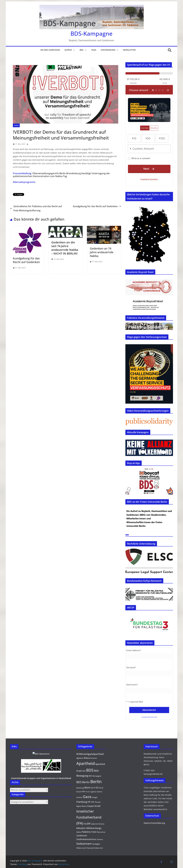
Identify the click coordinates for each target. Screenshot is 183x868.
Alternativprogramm (24, 182)
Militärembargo (94, 828)
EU (97, 787)
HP (88, 801)
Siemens (100, 839)
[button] (73, 50)
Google (95, 797)
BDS (81, 50)
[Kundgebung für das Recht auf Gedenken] (27, 227)
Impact (90, 806)
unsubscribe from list (149, 717)
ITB (85, 824)
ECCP (93, 788)
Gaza (87, 796)
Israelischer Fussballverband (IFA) (88, 817)
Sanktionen (81, 835)
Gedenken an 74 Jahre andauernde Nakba (101, 252)
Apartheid (85, 763)
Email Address (133, 650)
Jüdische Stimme (97, 824)
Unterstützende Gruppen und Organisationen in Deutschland (41, 778)
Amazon (93, 758)
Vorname (131, 667)
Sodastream (84, 843)
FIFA (83, 791)
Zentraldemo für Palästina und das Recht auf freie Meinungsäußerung (37, 208)
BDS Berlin (83, 782)
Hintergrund (108, 50)
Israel (97, 806)
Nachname (132, 684)
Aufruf (68, 50)
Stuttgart (96, 844)
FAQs (93, 50)
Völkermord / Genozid (85, 848)
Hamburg (81, 801)
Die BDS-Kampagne (50, 50)
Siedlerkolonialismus (86, 839)
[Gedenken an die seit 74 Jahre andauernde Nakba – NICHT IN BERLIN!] (65, 227)
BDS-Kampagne (91, 33)
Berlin (96, 781)
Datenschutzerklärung (154, 823)
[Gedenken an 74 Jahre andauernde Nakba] (104, 227)
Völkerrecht (98, 848)
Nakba (16, 125)
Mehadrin (81, 828)
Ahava (87, 757)
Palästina (86, 831)
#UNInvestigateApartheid (90, 754)
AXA (84, 771)
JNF (89, 823)
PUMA (93, 832)
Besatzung (80, 788)
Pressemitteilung (22, 173)
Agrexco (79, 758)
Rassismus (101, 832)
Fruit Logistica (91, 792)
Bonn (87, 787)
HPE (92, 802)
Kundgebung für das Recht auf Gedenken (95, 206)
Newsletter (129, 50)
